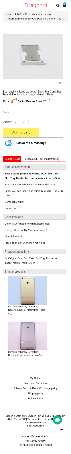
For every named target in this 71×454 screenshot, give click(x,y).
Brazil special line (35, 425)
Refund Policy (35, 398)
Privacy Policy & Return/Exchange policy (35, 388)
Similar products (15, 271)
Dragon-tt (10, 416)
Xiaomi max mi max (41, 14)
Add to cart (21, 132)
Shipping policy (35, 393)
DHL (52, 416)
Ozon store (21, 416)
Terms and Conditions (35, 383)
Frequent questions (17, 251)
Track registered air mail (39, 419)
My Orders (35, 378)
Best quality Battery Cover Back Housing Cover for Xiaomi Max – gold (26, 308)
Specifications (14, 217)
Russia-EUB (20, 419)
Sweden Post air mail (38, 416)
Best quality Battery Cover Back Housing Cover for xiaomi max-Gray (26, 354)
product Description (17, 166)
